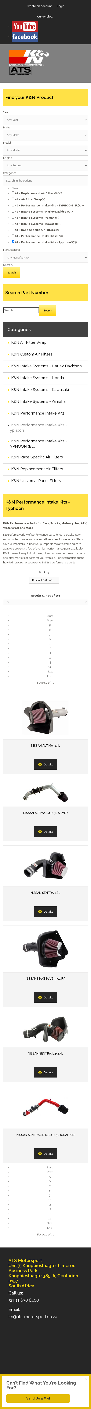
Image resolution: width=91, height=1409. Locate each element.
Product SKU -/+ (42, 580)
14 (49, 666)
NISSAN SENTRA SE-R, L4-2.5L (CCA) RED (45, 1135)
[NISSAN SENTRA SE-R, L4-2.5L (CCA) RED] (45, 1107)
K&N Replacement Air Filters (37, 469)
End (49, 676)
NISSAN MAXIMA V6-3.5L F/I (45, 978)
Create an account (39, 6)
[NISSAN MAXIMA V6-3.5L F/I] (45, 949)
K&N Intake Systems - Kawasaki (40, 389)
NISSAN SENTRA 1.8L (45, 892)
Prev (50, 620)
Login (60, 6)
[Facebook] (25, 36)
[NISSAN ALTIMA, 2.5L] (45, 717)
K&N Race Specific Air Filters (37, 457)
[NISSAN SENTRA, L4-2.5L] (45, 1029)
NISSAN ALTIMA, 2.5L (45, 745)
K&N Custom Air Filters (31, 354)
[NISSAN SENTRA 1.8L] (45, 866)
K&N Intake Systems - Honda (37, 378)
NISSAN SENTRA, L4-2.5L (45, 1053)
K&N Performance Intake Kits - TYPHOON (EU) (37, 444)
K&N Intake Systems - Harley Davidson (46, 366)
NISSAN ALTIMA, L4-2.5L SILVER (45, 813)
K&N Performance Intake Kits (38, 413)
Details (48, 764)
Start (50, 615)
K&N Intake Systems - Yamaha (38, 401)
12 (49, 657)
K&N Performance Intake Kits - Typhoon (37, 427)
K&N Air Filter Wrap (28, 342)
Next (50, 671)
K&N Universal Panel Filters (36, 480)
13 (49, 662)
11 (49, 653)
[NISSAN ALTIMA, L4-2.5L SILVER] (45, 792)
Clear (15, 188)
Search (48, 310)
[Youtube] (25, 26)
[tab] (45, 112)
